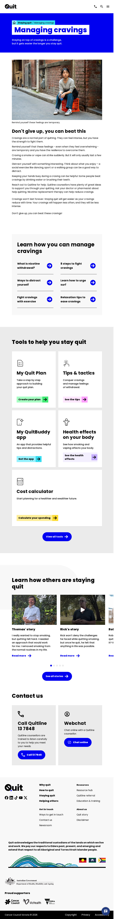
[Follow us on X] (25, 798)
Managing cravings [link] (44, 22)
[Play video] (82, 610)
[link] (14, 22)
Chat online (80, 742)
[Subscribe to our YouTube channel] (21, 798)
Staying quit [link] (25, 22)
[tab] (51, 665)
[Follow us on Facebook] (6, 798)
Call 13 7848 (34, 755)
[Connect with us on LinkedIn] (11, 798)
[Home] (16, 787)
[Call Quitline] (95, 6)
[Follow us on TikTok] (16, 798)
